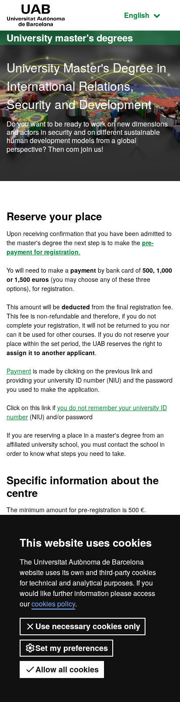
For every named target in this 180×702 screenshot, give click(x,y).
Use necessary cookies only (87, 626)
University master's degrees (70, 38)
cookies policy (53, 604)
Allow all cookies (67, 669)
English (148, 15)
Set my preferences (71, 648)
